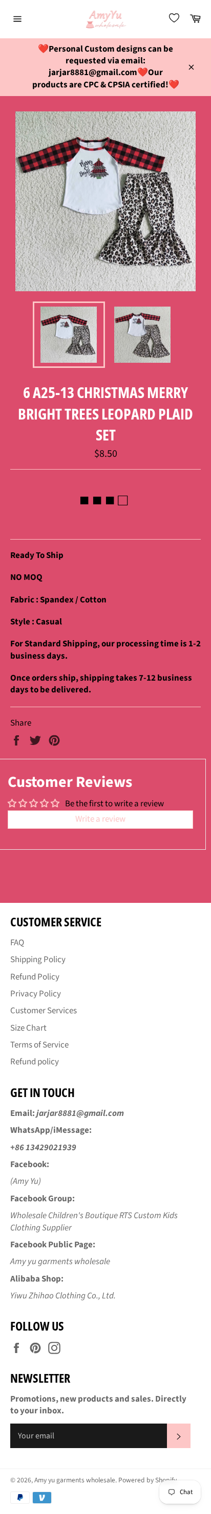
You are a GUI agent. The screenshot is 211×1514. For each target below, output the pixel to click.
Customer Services (43, 1011)
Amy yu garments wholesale (74, 1480)
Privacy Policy (35, 994)
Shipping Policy (38, 959)
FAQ (17, 943)
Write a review (100, 819)
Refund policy (34, 1062)
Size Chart (28, 1028)
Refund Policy (34, 977)
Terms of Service (39, 1045)
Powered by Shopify (147, 1480)
